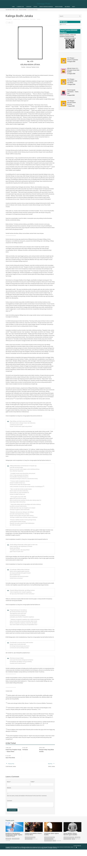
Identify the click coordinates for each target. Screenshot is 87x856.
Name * (9, 781)
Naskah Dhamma (59, 6)
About (73, 6)
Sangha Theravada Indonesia (46, 6)
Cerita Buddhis (9, 19)
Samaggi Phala (43, 3)
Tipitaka (35, 6)
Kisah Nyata (8, 838)
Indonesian (64, 24)
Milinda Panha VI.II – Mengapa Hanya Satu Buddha (73, 70)
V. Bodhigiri (28, 6)
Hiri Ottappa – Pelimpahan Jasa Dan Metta (72, 80)
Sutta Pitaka (33, 19)
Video (54, 840)
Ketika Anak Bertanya (49, 839)
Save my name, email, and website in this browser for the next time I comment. (27, 795)
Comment (9, 800)
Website (9, 787)
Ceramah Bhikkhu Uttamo (30, 837)
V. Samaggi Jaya (20, 6)
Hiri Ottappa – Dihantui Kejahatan (72, 58)
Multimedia (67, 6)
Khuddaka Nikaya (17, 19)
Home (13, 6)
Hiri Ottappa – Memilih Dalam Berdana (71, 102)
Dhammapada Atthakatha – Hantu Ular (72, 91)
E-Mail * (33, 781)
